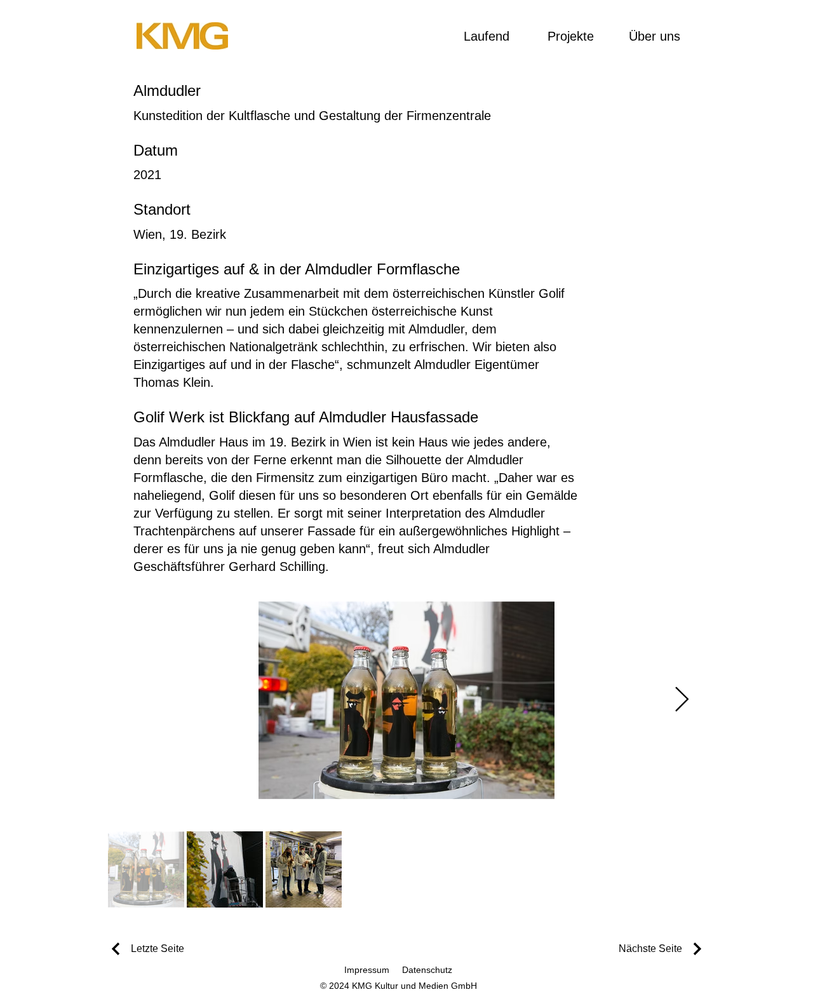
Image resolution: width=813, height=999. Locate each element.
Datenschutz (427, 970)
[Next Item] (682, 700)
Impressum (366, 970)
